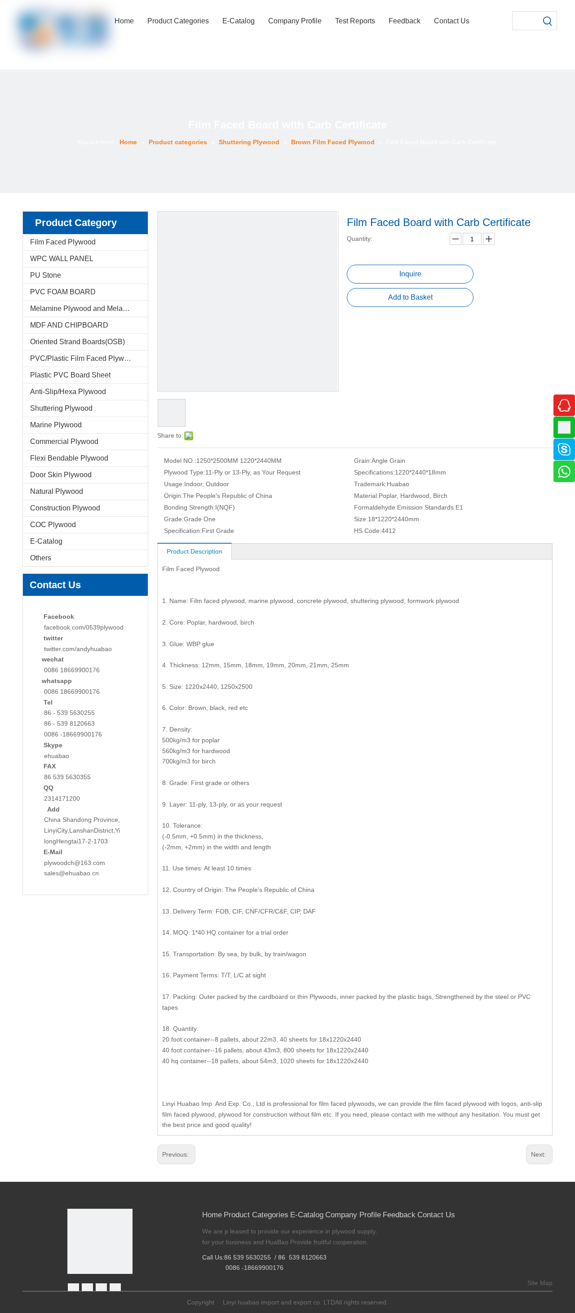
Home (212, 1215)
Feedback (399, 1215)
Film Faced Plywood (63, 242)
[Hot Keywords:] (548, 21)
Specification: (183, 530)
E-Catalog (46, 541)
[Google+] (87, 1289)
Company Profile (353, 1215)
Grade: (174, 519)
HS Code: (367, 530)
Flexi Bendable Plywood (69, 458)
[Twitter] (101, 1289)
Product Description (194, 551)
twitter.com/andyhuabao (78, 648)
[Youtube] (115, 1289)
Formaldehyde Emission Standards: (405, 507)
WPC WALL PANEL (61, 258)
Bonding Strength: (189, 507)
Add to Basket (410, 297)
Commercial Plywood (64, 441)
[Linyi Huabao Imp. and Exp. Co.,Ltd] (100, 1241)
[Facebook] (73, 1289)
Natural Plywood (56, 491)
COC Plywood (53, 524)
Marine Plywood (56, 425)
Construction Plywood (65, 508)
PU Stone (45, 275)
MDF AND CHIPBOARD (69, 325)
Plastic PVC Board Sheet (70, 375)
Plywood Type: (184, 472)
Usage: (174, 484)
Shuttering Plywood (61, 408)
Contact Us (436, 1215)
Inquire (410, 274)
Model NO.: (180, 460)
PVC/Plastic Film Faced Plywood (83, 358)
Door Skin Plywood (61, 475)
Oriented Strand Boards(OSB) (77, 342)
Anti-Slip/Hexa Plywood (68, 391)
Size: (361, 519)
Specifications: (374, 472)
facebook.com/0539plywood (84, 627)
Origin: (173, 495)
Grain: (363, 460)
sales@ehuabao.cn (71, 873)
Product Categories (256, 1215)
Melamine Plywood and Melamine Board (89, 308)
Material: (366, 495)
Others (40, 558)
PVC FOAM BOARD (63, 292)
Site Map (540, 1282)
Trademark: (370, 484)
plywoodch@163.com (74, 862)
